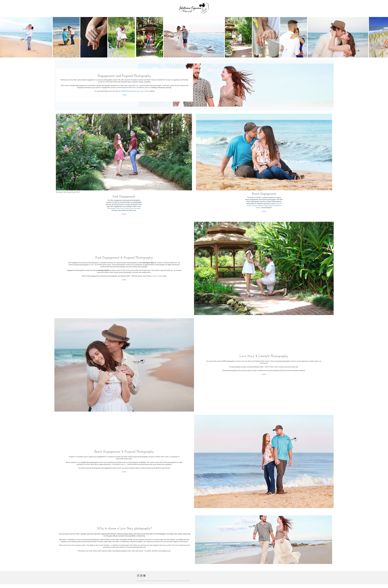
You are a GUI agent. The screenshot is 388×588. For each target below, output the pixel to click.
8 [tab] (177, 56)
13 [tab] (189, 56)
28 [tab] (226, 56)
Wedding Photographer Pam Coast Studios (135, 91)
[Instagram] (141, 575)
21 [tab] (209, 56)
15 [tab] (194, 56)
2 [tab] (162, 56)
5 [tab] (170, 56)
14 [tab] (192, 56)
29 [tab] (228, 56)
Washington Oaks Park (115, 208)
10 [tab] (182, 56)
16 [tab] (196, 56)
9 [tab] (179, 56)
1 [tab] (160, 56)
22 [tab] (211, 56)
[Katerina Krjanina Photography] (194, 8)
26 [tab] (221, 56)
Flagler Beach (268, 205)
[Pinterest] (144, 575)
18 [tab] (201, 56)
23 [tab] (213, 56)
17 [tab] (199, 56)
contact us (155, 276)
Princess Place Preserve (132, 208)
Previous (3, 37)
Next (385, 37)
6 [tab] (172, 56)
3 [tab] (165, 56)
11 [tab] (184, 56)
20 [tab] (206, 56)
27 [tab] (223, 56)
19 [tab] (204, 56)
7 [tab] (175, 56)
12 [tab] (187, 56)
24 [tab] (216, 56)
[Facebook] (138, 575)
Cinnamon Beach (257, 205)
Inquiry (124, 94)
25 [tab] (218, 56)
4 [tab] (167, 56)
